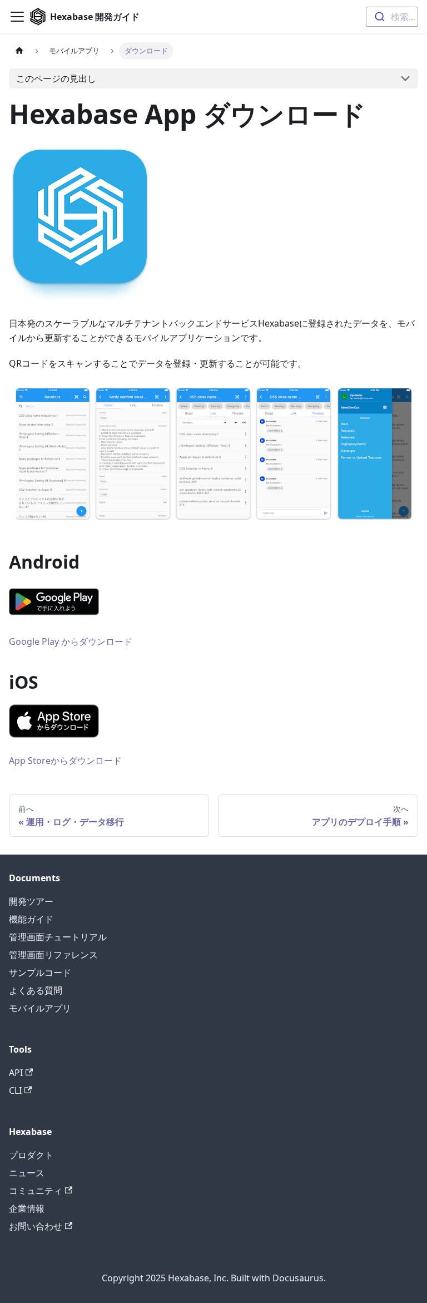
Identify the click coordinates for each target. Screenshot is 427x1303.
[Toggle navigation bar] (17, 16)
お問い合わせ (35, 1226)
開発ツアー (31, 901)
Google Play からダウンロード (70, 641)
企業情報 (26, 1208)
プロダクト (31, 1155)
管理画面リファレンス (53, 955)
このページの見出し (56, 78)
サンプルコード (40, 972)
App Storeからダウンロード (65, 760)
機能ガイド (31, 919)
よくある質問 (35, 990)
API (16, 1073)
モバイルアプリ (40, 1008)
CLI (15, 1090)
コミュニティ (35, 1190)
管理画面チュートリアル (58, 937)
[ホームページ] (19, 51)
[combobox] (392, 17)
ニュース (26, 1173)
